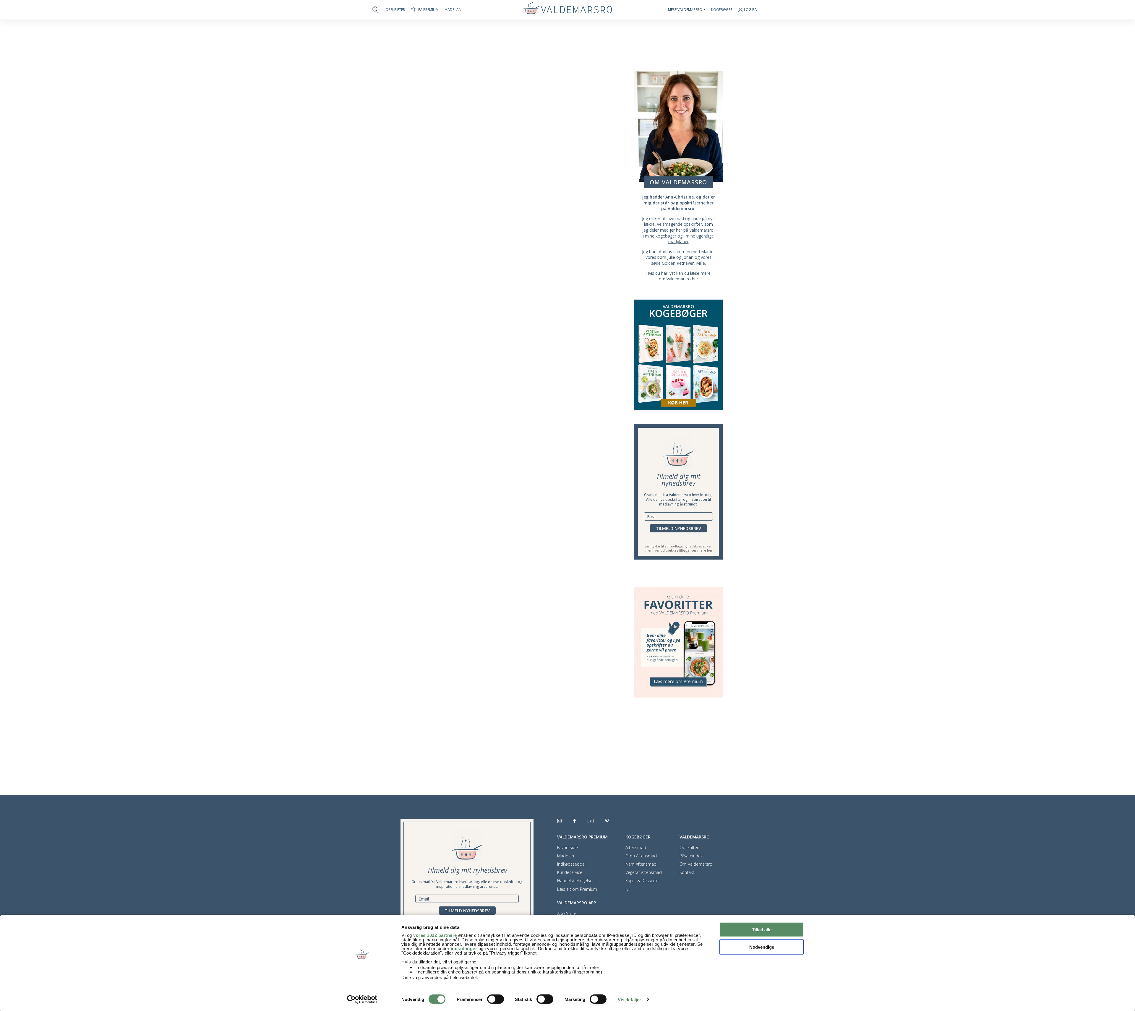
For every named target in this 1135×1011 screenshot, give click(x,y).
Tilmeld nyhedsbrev (678, 528)
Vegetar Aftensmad (643, 872)
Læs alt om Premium (577, 889)
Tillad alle (761, 929)
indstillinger (464, 948)
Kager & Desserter (642, 880)
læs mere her (702, 550)
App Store (566, 913)
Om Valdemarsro (696, 864)
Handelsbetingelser (575, 880)
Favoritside (567, 847)
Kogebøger (721, 10)
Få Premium (428, 9)
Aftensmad (635, 847)
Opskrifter (395, 10)
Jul (627, 889)
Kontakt (687, 872)
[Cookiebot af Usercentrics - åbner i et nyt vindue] (362, 999)
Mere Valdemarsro (685, 10)
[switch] (495, 999)
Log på (750, 10)
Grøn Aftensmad (641, 856)
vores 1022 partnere (435, 935)
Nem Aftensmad (640, 864)
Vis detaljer (629, 999)
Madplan (453, 10)
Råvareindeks (692, 856)
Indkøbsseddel (571, 864)
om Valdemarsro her (678, 279)
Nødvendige (761, 946)
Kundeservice (569, 872)
